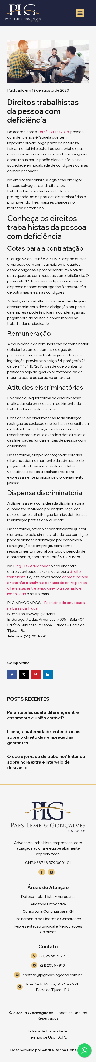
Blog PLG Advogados (32, 565)
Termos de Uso (42, 1037)
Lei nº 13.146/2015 (53, 131)
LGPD (62, 1037)
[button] (80, 13)
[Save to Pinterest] (36, 674)
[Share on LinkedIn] (48, 674)
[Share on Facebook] (12, 674)
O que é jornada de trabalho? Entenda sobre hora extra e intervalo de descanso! (46, 762)
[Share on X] (24, 674)
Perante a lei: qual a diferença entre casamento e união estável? (43, 715)
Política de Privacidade (47, 1031)
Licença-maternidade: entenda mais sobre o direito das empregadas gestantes (43, 737)
